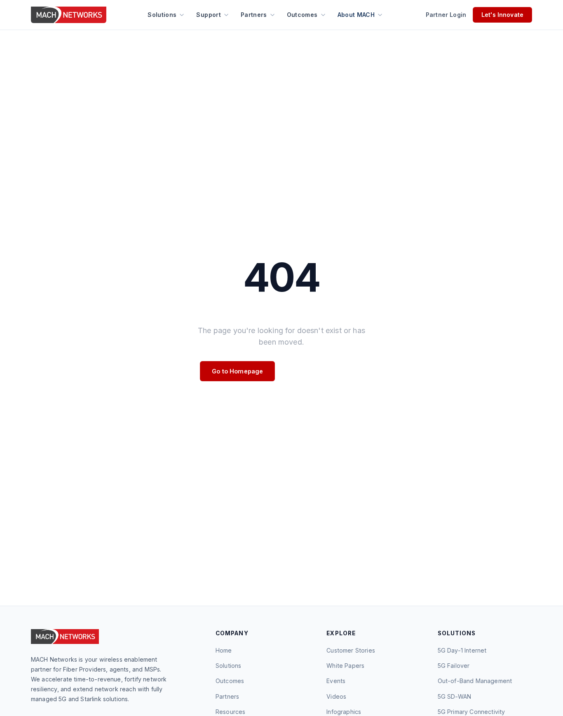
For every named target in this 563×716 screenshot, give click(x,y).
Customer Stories (350, 650)
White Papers (345, 665)
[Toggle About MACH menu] (380, 14)
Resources (230, 711)
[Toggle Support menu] (226, 14)
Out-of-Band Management (475, 680)
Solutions (162, 14)
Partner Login (446, 14)
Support (208, 14)
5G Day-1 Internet (462, 650)
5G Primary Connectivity (471, 711)
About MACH (356, 14)
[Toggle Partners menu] (272, 14)
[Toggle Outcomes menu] (323, 14)
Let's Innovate (502, 14)
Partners (254, 14)
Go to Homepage (237, 371)
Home (224, 650)
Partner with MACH (322, 371)
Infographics (343, 711)
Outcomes (302, 14)
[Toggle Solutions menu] (181, 14)
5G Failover (454, 665)
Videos (336, 696)
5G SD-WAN (454, 696)
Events (335, 680)
